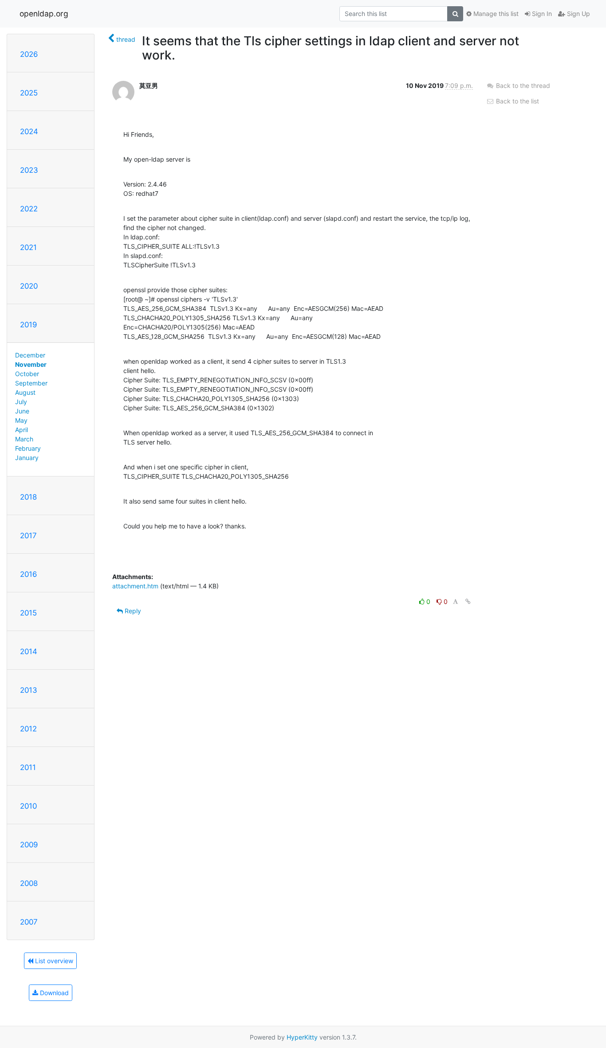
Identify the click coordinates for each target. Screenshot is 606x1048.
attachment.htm (135, 586)
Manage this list (495, 13)
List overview (53, 961)
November (31, 364)
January (27, 457)
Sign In (541, 13)
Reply (132, 611)
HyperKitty (302, 1037)
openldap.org (44, 13)
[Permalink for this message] (468, 601)
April (21, 429)
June (22, 411)
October (27, 373)
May (21, 420)
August (25, 392)
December (30, 355)
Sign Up (577, 13)
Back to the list (516, 101)
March (24, 439)
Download (53, 992)
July (21, 401)
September (31, 383)
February (28, 448)
